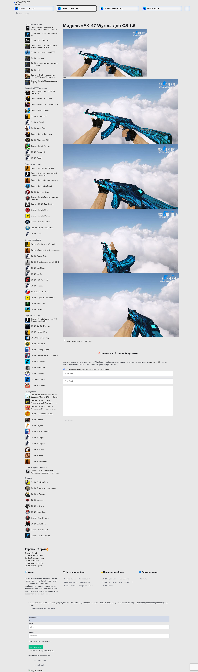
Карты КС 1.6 (85, 582)
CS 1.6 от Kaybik (37, 449)
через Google (39, 665)
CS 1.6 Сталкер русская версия (43, 488)
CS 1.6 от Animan (38, 385)
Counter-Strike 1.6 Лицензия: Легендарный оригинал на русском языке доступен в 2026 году (44, 28)
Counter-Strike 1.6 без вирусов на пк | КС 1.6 (45, 82)
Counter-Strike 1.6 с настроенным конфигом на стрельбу (44, 46)
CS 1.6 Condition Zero (39, 482)
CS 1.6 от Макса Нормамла (42, 414)
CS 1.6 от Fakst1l (37, 122)
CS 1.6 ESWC (36, 234)
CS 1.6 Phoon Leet (38, 304)
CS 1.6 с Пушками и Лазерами (43, 298)
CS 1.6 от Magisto (38, 444)
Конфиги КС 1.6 (70, 586)
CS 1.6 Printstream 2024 (40, 140)
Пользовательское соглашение (42, 608)
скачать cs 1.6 (154, 362)
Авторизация (35, 647)
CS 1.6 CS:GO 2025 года (40, 326)
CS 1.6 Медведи (37, 500)
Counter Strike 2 (31, 553)
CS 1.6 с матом (37, 286)
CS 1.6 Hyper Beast (38, 512)
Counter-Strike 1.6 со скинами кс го (44, 180)
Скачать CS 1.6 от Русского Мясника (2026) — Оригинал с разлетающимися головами (43, 408)
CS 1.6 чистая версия (33, 566)
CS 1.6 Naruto (36, 274)
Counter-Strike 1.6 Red (39, 210)
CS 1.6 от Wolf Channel (40, 432)
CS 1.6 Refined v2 (38, 368)
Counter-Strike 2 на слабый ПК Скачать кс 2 (43, 92)
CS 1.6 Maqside (37, 420)
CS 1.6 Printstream (32, 561)
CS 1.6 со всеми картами (112, 582)
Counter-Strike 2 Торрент (40, 146)
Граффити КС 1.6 (86, 586)
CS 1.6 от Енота (37, 506)
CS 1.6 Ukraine (37, 310)
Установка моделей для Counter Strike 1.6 (87, 369)
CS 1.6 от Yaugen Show (40, 350)
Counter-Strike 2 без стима (41, 134)
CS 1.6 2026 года (37, 58)
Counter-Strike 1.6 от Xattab (41, 186)
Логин (31, 623)
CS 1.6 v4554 (36, 70)
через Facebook (40, 660)
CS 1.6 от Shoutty (38, 362)
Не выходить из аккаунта (41, 641)
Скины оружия (84, 579)
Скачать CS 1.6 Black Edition (42, 204)
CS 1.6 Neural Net (38, 344)
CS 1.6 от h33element (39, 461)
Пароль (31, 632)
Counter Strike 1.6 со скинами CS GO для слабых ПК (44, 174)
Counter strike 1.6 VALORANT (42, 168)
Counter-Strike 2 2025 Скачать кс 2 (44, 104)
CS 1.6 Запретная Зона (40, 192)
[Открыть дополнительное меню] (187, 8)
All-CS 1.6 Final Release (40, 292)
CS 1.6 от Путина (38, 494)
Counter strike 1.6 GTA (39, 530)
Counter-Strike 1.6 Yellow (40, 216)
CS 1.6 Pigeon (36, 158)
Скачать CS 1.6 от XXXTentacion (43, 244)
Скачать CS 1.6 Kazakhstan (42, 228)
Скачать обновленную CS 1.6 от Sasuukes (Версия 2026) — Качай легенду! (44, 396)
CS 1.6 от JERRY (38, 455)
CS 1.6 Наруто (107, 586)
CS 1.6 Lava (124, 579)
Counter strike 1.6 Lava (39, 518)
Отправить (69, 420)
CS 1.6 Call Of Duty (38, 524)
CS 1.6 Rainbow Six (38, 152)
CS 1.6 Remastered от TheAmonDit (44, 356)
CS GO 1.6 (128, 582)
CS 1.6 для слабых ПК (34, 563)
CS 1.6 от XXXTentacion (34, 555)
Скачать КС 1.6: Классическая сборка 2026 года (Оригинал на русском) (43, 76)
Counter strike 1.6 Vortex (40, 222)
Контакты (143, 579)
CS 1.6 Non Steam (38, 268)
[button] (22, 14)
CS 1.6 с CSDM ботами (40, 280)
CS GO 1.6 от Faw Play (40, 338)
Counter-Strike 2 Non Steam (41, 98)
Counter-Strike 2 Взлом (40, 110)
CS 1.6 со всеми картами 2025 (43, 52)
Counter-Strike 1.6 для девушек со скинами (44, 198)
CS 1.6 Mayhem (37, 426)
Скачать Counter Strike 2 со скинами (45, 250)
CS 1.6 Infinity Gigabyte (40, 40)
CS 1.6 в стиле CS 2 (39, 116)
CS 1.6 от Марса (37, 438)
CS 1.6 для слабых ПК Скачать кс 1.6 (44, 34)
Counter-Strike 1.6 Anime (40, 536)
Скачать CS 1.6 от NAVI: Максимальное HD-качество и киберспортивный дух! (43, 402)
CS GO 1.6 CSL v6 (38, 379)
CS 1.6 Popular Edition (39, 256)
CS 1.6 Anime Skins (38, 128)
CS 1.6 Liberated (37, 374)
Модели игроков (70, 582)
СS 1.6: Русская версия (34, 558)
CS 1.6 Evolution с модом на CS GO (45, 262)
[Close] (30, 620)
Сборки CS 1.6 (70, 579)
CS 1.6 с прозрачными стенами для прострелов (45, 64)
